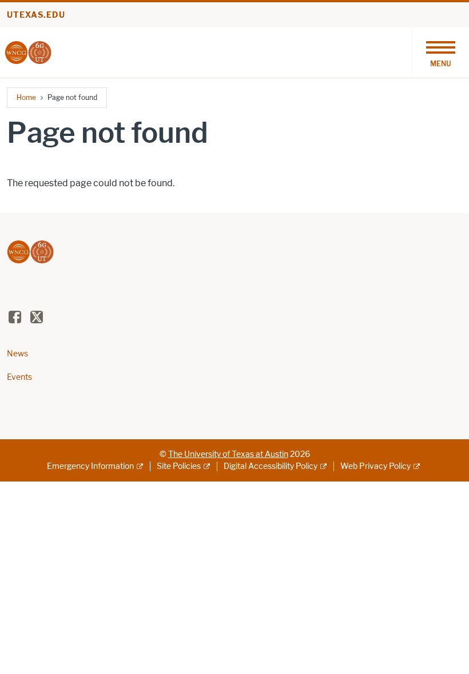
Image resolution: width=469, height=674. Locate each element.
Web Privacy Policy (375, 466)
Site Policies (179, 466)
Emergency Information (90, 466)
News (17, 354)
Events (19, 377)
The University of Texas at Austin (228, 454)
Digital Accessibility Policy (270, 466)
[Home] (28, 51)
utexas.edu (36, 15)
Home (26, 97)
